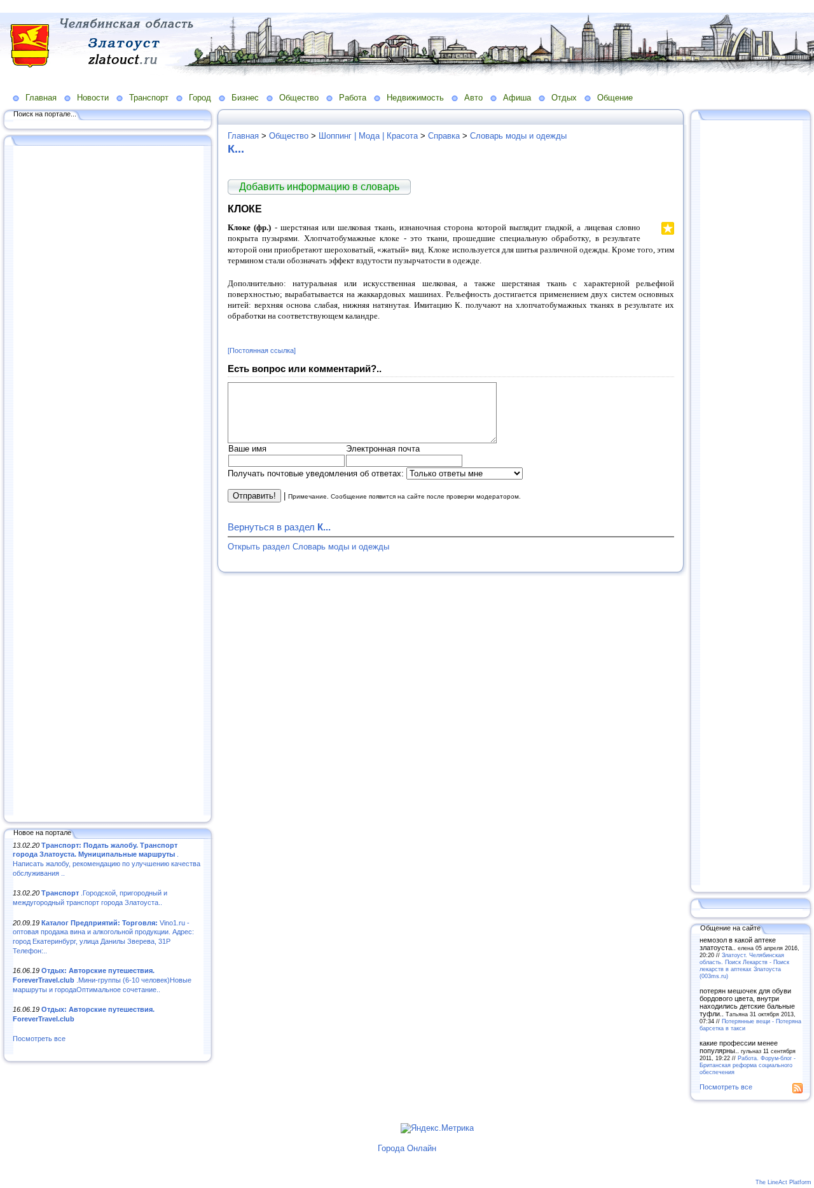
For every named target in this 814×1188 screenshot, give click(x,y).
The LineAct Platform (783, 1182)
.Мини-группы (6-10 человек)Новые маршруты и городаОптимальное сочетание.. (102, 980)
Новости (93, 97)
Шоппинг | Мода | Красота (368, 136)
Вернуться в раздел (279, 526)
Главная (41, 97)
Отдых (564, 97)
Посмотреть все (39, 1038)
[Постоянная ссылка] (262, 350)
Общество (299, 97)
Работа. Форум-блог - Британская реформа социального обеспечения (748, 1064)
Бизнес (245, 97)
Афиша (517, 97)
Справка (444, 136)
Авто (473, 97)
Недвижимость (415, 97)
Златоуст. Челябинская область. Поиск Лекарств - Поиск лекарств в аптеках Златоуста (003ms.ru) (744, 965)
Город (200, 97)
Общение (615, 97)
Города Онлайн (407, 1148)
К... (236, 148)
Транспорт (149, 97)
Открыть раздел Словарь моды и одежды (308, 546)
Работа (352, 97)
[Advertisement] (108, 481)
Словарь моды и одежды (518, 136)
